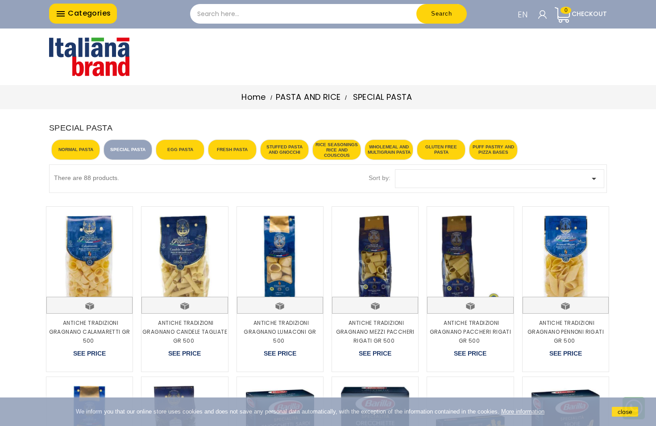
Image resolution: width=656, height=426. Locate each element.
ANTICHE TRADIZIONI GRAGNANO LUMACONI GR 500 (280, 331)
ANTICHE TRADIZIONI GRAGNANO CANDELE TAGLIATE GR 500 (184, 331)
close (625, 411)
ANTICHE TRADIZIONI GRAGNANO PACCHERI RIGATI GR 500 (470, 331)
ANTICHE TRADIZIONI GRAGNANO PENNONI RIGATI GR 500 (565, 331)
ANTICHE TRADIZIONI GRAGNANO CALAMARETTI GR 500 (89, 331)
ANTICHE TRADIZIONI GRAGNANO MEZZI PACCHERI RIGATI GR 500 (375, 331)
